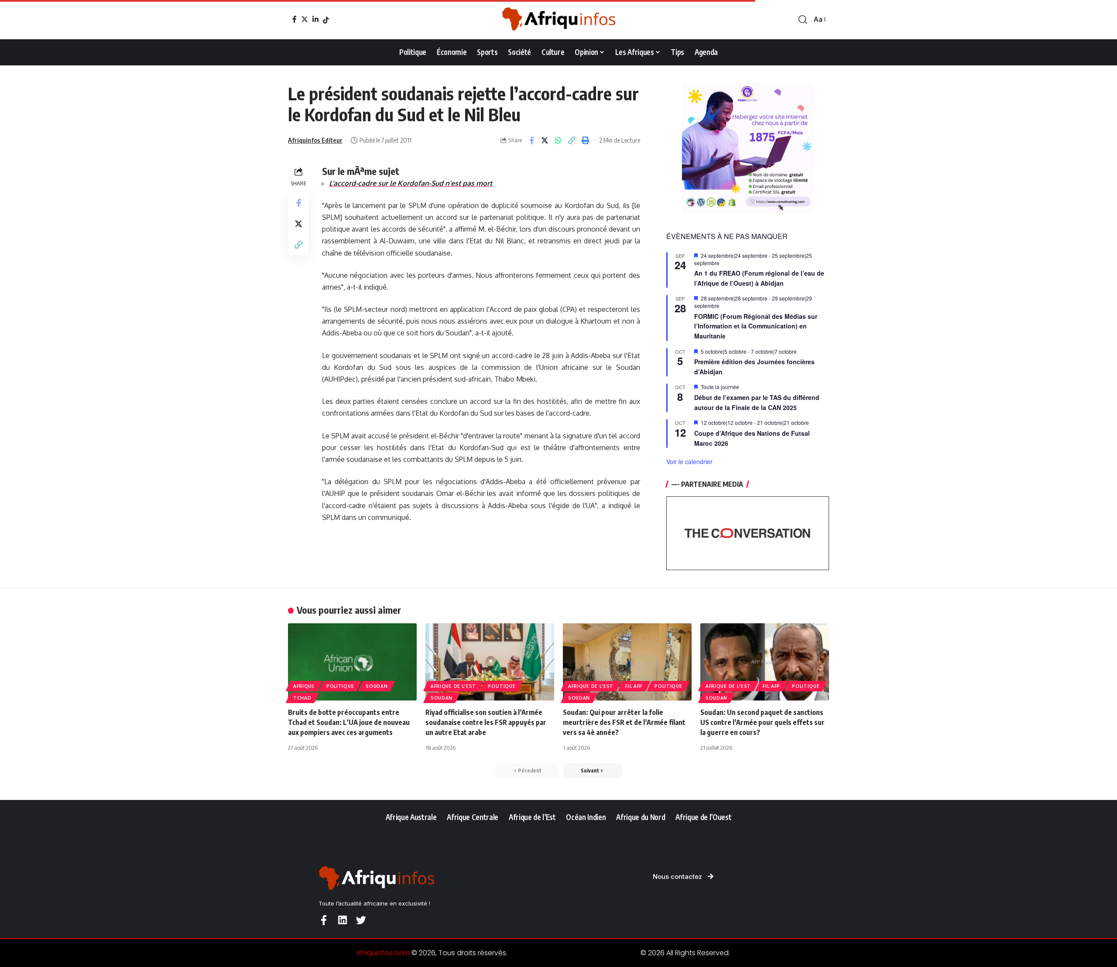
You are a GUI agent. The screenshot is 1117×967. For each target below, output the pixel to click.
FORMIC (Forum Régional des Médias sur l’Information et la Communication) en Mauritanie (755, 326)
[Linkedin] (342, 920)
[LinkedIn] (315, 19)
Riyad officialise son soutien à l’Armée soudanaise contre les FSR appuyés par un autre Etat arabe (485, 722)
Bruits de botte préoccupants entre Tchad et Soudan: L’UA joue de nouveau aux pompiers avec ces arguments (349, 722)
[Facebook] (294, 19)
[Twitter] (304, 19)
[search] (802, 19)
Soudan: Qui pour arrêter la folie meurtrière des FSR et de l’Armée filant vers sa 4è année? (624, 722)
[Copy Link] (572, 140)
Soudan (376, 686)
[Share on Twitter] (545, 140)
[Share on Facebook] (531, 140)
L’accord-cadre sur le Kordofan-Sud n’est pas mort (410, 183)
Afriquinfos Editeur (315, 140)
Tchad (302, 697)
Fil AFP (634, 686)
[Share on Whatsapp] (558, 140)
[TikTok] (326, 20)
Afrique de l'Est (453, 686)
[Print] (585, 140)
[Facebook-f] (324, 920)
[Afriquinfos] (558, 20)
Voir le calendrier (689, 461)
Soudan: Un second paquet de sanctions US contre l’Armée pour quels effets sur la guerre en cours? (762, 722)
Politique (340, 686)
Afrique (304, 686)
